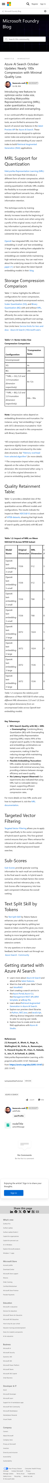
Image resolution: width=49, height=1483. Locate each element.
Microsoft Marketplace (10, 1411)
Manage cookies (8, 1474)
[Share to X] (20, 1211)
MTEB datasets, (13, 517)
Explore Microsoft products (11, 1249)
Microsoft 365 (7, 1361)
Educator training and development (14, 1328)
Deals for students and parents (13, 1332)
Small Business (8, 1378)
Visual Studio (7, 1419)
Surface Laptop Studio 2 (10, 1232)
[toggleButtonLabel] (45, 11)
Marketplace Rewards (10, 1415)
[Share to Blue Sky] (28, 1211)
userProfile (19, 1116)
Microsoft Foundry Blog (13, 11)
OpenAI (8, 241)
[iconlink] (8, 1125)
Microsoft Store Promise (10, 1290)
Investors (6, 1448)
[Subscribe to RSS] (33, 1211)
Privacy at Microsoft (9, 1444)
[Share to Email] (37, 1211)
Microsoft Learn (8, 1398)
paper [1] (9, 266)
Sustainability (7, 1461)
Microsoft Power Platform (11, 1365)
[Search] (28, 4)
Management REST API (23, 996)
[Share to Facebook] (16, 1211)
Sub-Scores (10, 867)
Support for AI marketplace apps (13, 1402)
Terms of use (20, 1474)
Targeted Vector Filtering (15, 828)
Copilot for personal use (10, 1240)
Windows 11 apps (8, 1253)
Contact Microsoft (17, 1471)
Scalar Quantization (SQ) (16, 304)
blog (32, 270)
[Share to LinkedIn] (11, 1211)
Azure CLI (29, 993)
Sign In (43, 4)
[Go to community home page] (9, 4)
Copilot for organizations (11, 1236)
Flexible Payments (9, 1295)
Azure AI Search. (26, 129)
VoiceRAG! (18, 987)
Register (35, 4)
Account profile (8, 1265)
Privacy (28, 1471)
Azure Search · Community (17, 954)
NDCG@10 (25, 513)
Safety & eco (7, 1476)
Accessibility (7, 1457)
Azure (5, 1390)
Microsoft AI (7, 1348)
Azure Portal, (18, 993)
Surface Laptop (8, 1228)
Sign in (14, 1192)
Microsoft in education (10, 1307)
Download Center (8, 1269)
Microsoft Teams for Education (12, 1315)
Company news (8, 1440)
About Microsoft (8, 1436)
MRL (39, 307)
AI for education (8, 1336)
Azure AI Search (34, 977)
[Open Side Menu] (3, 4)
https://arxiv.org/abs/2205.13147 (26, 1064)
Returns (5, 1278)
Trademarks (31, 1474)
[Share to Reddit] (24, 1211)
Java (25, 1012)
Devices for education (10, 1311)
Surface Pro (6, 1224)
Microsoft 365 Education (11, 1319)
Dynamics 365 (7, 1357)
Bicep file (26, 999)
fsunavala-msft (18, 83)
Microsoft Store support (10, 1274)
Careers (5, 1431)
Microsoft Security (9, 1352)
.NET (21, 1012)
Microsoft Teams (8, 1369)
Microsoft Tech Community (11, 1407)
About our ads (28, 1476)
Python (15, 1012)
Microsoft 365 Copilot (10, 1374)
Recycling (17, 1476)
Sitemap (5, 1471)
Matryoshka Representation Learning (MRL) (24, 171)
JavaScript (36, 1012)
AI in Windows (7, 1245)
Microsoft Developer (9, 1394)
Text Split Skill (14, 916)
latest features (28, 981)
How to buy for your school (11, 1324)
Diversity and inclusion (10, 1452)
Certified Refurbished (10, 1286)
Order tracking (7, 1282)
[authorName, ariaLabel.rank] (8, 84)
